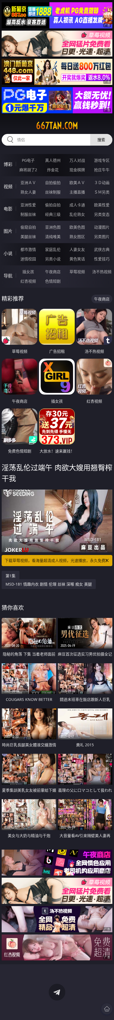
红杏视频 (28, 281)
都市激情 (28, 249)
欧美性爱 (102, 204)
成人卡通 (77, 204)
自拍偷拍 (53, 182)
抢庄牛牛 (102, 169)
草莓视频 (77, 271)
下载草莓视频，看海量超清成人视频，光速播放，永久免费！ (57, 560)
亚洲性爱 (28, 204)
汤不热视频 (102, 271)
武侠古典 (102, 249)
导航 (8, 276)
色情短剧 (53, 281)
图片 (8, 231)
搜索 (101, 139)
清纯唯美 (53, 236)
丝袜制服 (53, 192)
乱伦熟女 (77, 214)
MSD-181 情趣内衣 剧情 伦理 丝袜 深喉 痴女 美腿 (49, 584)
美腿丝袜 (28, 236)
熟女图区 (77, 236)
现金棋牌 (77, 169)
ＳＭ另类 (102, 192)
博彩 (8, 164)
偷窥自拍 (28, 227)
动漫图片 (102, 227)
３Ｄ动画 (102, 182)
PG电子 (28, 160)
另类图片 (102, 236)
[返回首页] (106, 1008)
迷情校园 (28, 258)
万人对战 (77, 160)
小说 (8, 253)
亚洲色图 (53, 227)
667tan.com (57, 125)
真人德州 (53, 160)
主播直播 (77, 192)
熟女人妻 (28, 192)
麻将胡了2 (28, 169)
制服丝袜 (28, 214)
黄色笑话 (77, 258)
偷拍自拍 (53, 204)
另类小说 (53, 258)
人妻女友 (77, 249)
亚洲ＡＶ (28, 182)
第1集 (10, 575)
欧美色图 (77, 227)
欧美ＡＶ (77, 182)
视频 (8, 187)
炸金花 (53, 169)
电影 (8, 209)
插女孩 (28, 271)
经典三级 (53, 214)
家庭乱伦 (53, 249)
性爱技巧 (102, 258)
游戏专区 (102, 160)
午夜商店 (53, 271)
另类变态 (102, 214)
